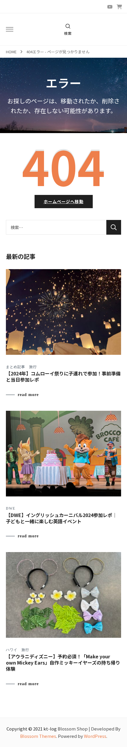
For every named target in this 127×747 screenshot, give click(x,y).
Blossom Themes (38, 736)
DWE (10, 508)
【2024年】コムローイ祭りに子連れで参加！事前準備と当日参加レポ (63, 376)
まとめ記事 (15, 367)
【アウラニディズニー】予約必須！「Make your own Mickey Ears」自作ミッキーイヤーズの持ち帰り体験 (63, 662)
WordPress (95, 736)
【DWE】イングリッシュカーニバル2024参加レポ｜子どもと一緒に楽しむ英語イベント (61, 518)
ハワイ (11, 650)
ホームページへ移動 (64, 201)
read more (28, 395)
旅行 (33, 367)
